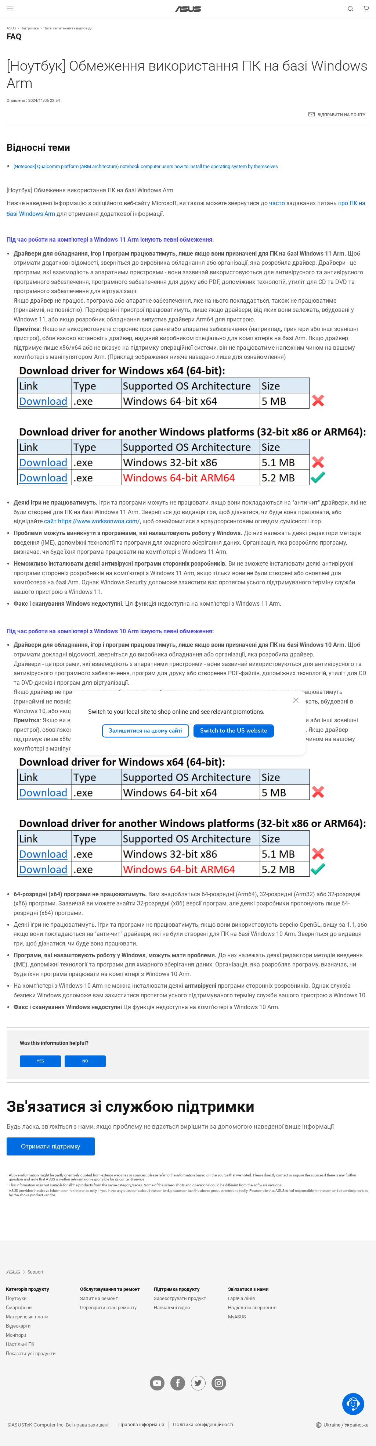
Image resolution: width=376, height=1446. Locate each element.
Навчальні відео (172, 1307)
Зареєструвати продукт (180, 1298)
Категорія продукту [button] (27, 1289)
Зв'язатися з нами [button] (248, 1289)
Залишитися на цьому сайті (145, 730)
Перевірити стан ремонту (108, 1307)
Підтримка (30, 28)
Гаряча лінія (241, 1298)
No (85, 1061)
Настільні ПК (20, 1344)
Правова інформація (141, 1425)
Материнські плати (27, 1316)
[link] (188, 9)
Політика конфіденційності (203, 1425)
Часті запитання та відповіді (67, 28)
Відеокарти (18, 1326)
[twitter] (198, 1383)
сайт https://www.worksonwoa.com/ (92, 521)
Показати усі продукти (30, 1353)
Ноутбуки (16, 1298)
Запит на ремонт (99, 1298)
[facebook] (177, 1383)
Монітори (16, 1335)
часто (277, 203)
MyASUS (237, 1316)
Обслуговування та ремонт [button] (110, 1289)
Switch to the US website (233, 730)
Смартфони (19, 1307)
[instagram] (219, 1383)
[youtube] (157, 1383)
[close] (296, 700)
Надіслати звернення (252, 1307)
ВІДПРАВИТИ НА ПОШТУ (341, 115)
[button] (10, 9)
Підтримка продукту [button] (177, 1289)
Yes (40, 1061)
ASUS (11, 28)
